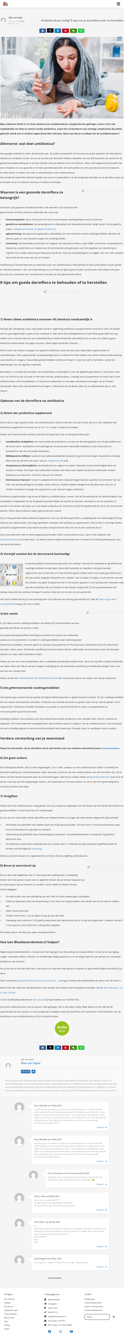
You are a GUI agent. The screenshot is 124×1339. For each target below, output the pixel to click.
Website (24, 1071)
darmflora (46, 427)
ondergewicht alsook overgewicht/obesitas (34, 229)
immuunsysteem (110, 748)
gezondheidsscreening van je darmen (37, 980)
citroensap (36, 848)
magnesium (54, 460)
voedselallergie (26, 678)
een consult (39, 999)
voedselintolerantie (47, 678)
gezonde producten (100, 776)
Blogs (23, 21)
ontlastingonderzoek (10, 539)
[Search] (113, 1317)
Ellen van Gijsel (15, 17)
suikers (54, 767)
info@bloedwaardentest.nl (57, 1316)
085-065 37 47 (53, 1312)
